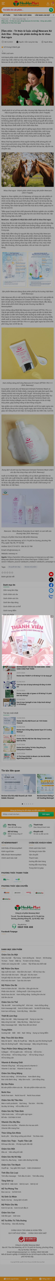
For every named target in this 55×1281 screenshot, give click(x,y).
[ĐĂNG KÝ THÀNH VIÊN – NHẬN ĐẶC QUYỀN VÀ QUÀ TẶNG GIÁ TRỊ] (27, 640)
